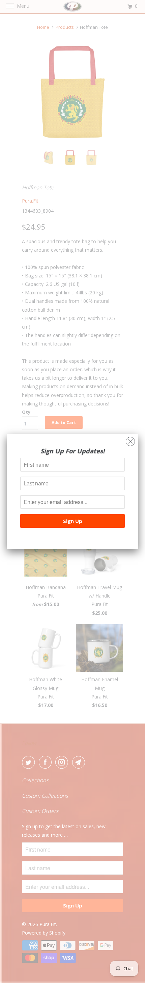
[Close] (130, 440)
